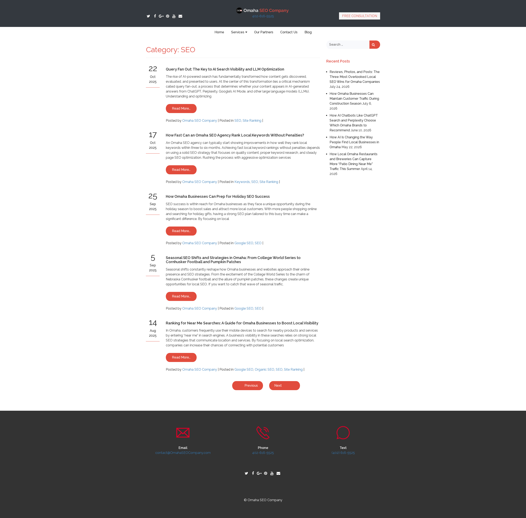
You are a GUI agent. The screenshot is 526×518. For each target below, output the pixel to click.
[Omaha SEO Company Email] (180, 16)
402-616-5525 (263, 16)
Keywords (242, 182)
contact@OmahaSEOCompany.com (183, 453)
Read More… (181, 108)
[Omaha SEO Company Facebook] (154, 16)
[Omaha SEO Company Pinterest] (167, 16)
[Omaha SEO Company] (263, 10)
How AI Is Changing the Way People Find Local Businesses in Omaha (354, 142)
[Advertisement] (353, 240)
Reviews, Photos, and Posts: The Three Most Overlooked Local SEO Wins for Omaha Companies (355, 77)
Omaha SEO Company (199, 121)
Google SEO (243, 243)
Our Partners (263, 32)
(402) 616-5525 (343, 453)
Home (219, 32)
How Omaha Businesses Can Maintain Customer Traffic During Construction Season (354, 98)
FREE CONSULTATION (359, 16)
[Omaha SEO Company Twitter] (148, 16)
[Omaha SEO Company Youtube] (173, 16)
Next (278, 385)
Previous (251, 385)
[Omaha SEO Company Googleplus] (161, 16)
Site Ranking (252, 121)
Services (237, 32)
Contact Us (289, 32)
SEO (237, 121)
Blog (308, 32)
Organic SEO (264, 369)
